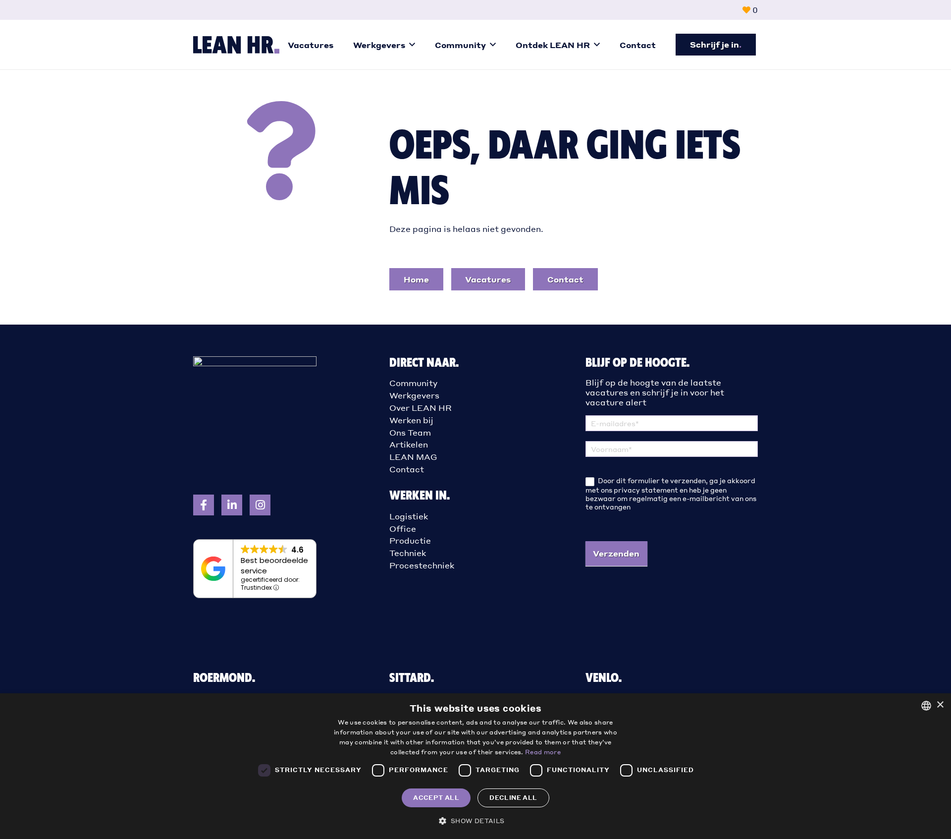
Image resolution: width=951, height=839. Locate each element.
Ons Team (410, 432)
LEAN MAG (413, 456)
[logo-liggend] (236, 45)
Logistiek (408, 516)
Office (402, 528)
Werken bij (411, 420)
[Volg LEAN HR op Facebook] (203, 505)
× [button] (940, 705)
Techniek (407, 553)
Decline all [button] (513, 797)
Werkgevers (414, 395)
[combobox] (926, 706)
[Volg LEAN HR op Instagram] (260, 505)
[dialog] (475, 766)
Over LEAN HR (420, 407)
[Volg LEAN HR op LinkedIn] (231, 505)
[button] (412, 44)
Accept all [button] (436, 797)
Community (413, 383)
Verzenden (616, 553)
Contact (406, 469)
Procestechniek (421, 565)
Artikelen (408, 444)
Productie (410, 540)
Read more (543, 752)
